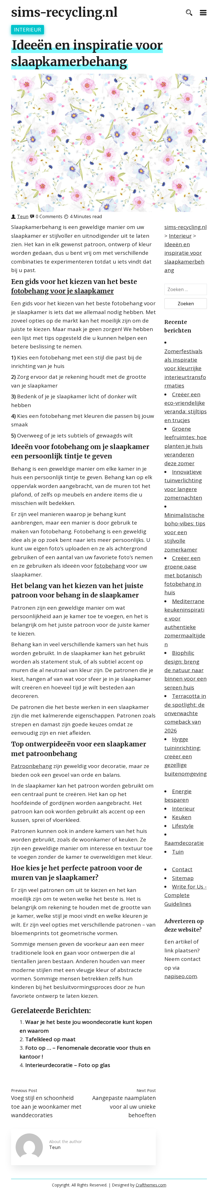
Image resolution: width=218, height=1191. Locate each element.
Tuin (178, 851)
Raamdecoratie (184, 843)
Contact (182, 869)
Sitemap (183, 878)
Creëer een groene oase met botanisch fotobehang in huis (183, 575)
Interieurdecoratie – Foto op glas (67, 1065)
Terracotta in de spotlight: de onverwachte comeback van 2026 (185, 713)
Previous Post (24, 1090)
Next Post (146, 1090)
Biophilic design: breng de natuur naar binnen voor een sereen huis (185, 670)
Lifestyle (183, 826)
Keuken (181, 817)
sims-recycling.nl (64, 12)
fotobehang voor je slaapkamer (62, 291)
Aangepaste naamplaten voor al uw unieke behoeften (124, 1106)
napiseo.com (180, 976)
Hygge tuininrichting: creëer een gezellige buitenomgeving (185, 756)
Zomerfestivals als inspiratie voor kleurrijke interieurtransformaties (185, 369)
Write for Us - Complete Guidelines (185, 895)
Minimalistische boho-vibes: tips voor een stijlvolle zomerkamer (184, 532)
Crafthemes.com (151, 1185)
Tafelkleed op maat (50, 1039)
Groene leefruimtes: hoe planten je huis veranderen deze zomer (185, 446)
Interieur (27, 29)
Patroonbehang (31, 766)
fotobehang (109, 565)
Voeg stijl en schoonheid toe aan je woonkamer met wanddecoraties (46, 1106)
